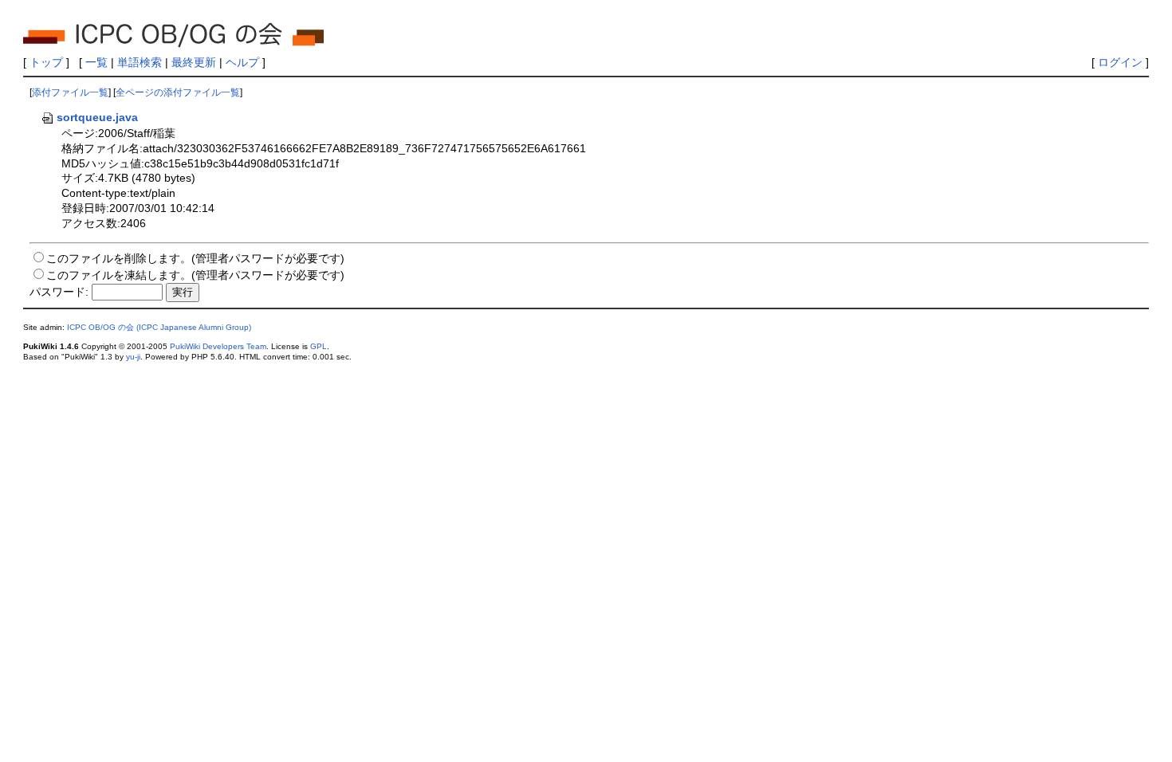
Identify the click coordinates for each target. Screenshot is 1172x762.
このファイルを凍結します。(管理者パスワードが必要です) (195, 275)
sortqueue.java (97, 117)
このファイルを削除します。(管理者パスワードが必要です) (195, 258)
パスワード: (58, 291)
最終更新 (193, 62)
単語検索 (139, 62)
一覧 (96, 62)
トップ (46, 62)
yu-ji (133, 356)
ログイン (1120, 62)
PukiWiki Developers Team (218, 346)
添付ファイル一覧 (70, 92)
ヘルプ (242, 62)
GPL (318, 346)
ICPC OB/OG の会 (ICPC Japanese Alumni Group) (159, 327)
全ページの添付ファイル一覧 (178, 92)
